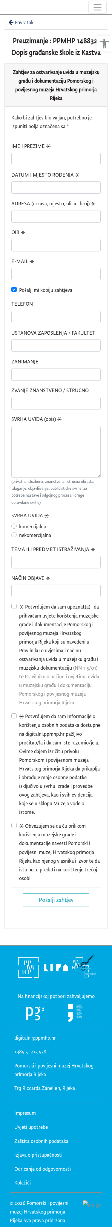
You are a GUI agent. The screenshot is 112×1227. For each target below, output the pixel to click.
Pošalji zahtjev (56, 900)
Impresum (25, 1112)
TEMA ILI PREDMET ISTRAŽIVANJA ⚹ (53, 549)
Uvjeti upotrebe (31, 1126)
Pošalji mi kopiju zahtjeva (45, 289)
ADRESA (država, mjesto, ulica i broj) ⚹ (53, 203)
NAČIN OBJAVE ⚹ (30, 577)
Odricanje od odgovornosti (42, 1168)
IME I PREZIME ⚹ (31, 145)
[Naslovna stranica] (5, 7)
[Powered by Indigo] (92, 1205)
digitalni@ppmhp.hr (35, 1037)
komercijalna (32, 526)
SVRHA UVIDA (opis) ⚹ (36, 418)
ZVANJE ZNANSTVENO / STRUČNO (50, 390)
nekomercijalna (35, 535)
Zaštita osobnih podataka (41, 1140)
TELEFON (22, 303)
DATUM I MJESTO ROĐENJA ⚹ (45, 174)
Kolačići (22, 1182)
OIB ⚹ (18, 232)
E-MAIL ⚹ (22, 261)
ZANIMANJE (25, 361)
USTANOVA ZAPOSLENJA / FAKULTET (53, 332)
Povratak (24, 22)
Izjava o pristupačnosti (38, 1154)
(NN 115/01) (85, 667)
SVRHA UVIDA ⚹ (30, 515)
